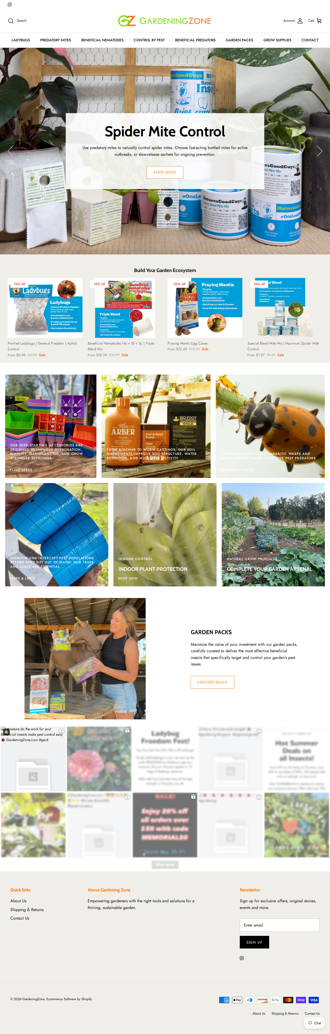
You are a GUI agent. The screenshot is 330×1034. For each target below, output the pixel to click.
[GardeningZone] (165, 20)
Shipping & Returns (27, 910)
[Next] (319, 151)
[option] (165, 151)
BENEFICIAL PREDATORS (195, 40)
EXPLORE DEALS (212, 682)
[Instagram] (10, 4)
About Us (18, 901)
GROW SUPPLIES (277, 40)
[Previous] (10, 151)
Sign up (254, 942)
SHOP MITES (164, 172)
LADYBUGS (21, 40)
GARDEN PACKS (239, 40)
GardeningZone (33, 999)
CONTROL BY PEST (149, 40)
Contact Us (19, 918)
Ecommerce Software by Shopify (69, 999)
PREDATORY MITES (55, 40)
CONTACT (310, 40)
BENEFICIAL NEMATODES (102, 40)
